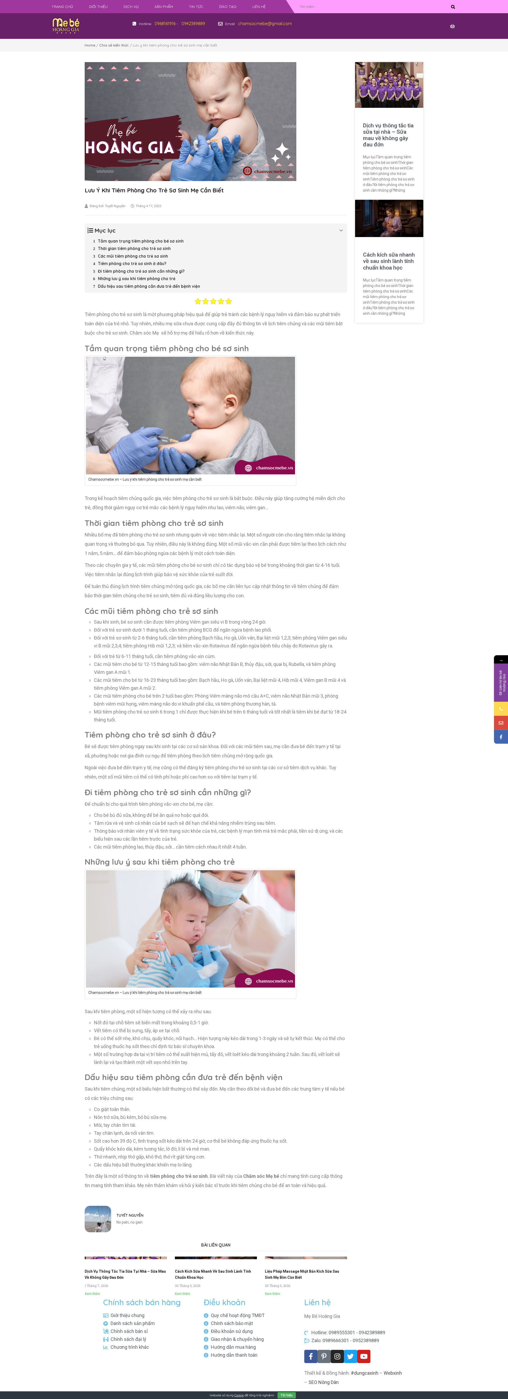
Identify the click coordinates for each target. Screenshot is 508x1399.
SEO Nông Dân (324, 1382)
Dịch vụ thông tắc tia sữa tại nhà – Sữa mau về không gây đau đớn (388, 135)
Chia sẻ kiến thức (114, 45)
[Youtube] (363, 1356)
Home (90, 45)
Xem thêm (92, 1294)
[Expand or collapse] (341, 230)
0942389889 (193, 23)
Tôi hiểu (287, 1395)
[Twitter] (350, 1356)
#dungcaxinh (364, 1373)
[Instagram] (337, 1356)
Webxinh (393, 1373)
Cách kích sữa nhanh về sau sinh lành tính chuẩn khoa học (389, 261)
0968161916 (165, 23)
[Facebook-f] (311, 1356)
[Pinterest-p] (324, 1356)
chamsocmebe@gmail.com (265, 23)
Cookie (239, 1395)
